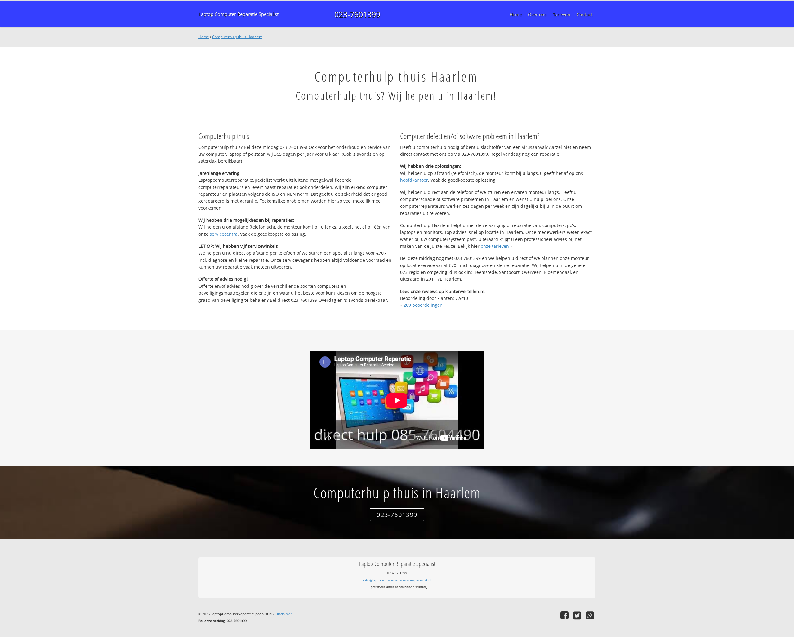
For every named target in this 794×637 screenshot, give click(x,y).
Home (203, 36)
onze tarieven (495, 246)
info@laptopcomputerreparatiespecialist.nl (397, 580)
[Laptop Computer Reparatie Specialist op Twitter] (578, 615)
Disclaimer (283, 614)
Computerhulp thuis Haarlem (237, 36)
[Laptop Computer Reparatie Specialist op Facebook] (565, 615)
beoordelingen (423, 305)
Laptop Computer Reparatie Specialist (238, 14)
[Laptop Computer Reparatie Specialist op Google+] (591, 615)
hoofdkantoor (414, 180)
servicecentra (224, 234)
